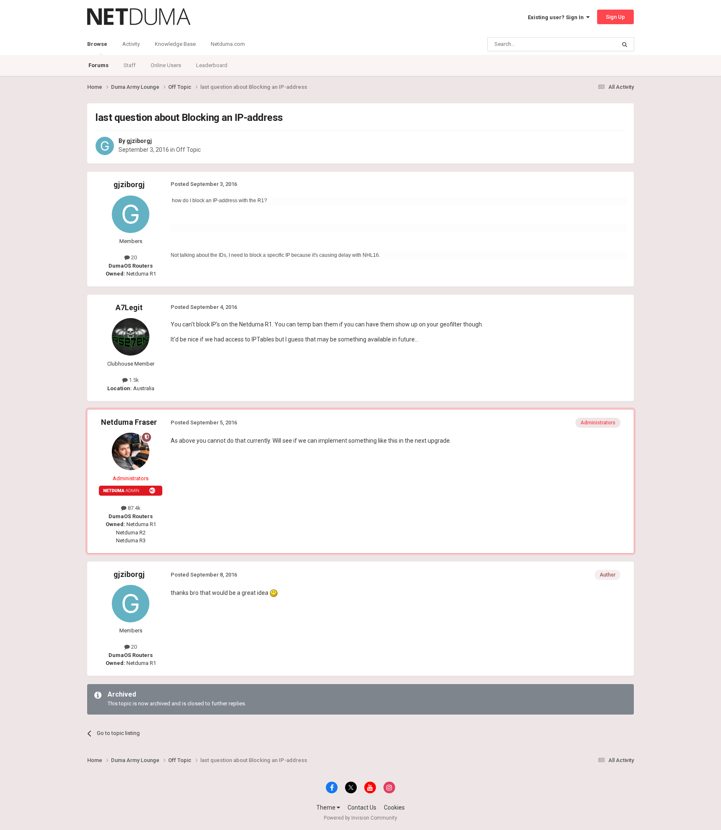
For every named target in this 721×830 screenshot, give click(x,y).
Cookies (394, 807)
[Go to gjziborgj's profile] (105, 146)
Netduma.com (228, 44)
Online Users (166, 65)
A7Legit (129, 307)
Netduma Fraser (129, 422)
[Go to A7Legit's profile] (130, 337)
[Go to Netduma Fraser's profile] (130, 451)
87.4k (133, 508)
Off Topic (188, 149)
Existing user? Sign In (557, 17)
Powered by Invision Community (360, 818)
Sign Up (615, 17)
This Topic (592, 44)
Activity (131, 44)
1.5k (133, 380)
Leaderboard (211, 65)
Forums (98, 65)
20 (133, 257)
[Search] (624, 44)
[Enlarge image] (274, 592)
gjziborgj (139, 141)
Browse (97, 44)
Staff (130, 65)
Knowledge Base (175, 44)
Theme (326, 807)
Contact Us (362, 807)
